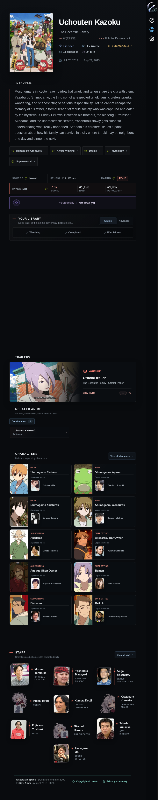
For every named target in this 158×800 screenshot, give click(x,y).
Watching (34, 232)
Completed (74, 232)
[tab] (22, 421)
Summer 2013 (120, 45)
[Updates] (152, 29)
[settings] (152, 39)
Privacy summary (117, 781)
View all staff (123, 655)
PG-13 (122, 178)
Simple (108, 221)
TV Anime (93, 46)
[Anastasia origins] (154, 10)
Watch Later (114, 232)
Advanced (124, 221)
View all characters (120, 456)
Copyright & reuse (87, 781)
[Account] (152, 20)
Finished (68, 46)
